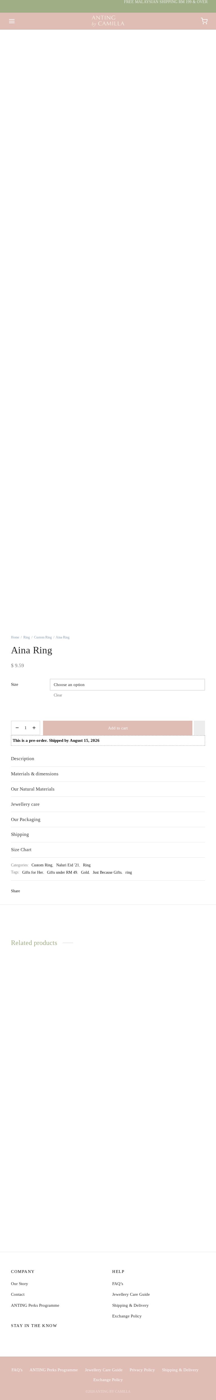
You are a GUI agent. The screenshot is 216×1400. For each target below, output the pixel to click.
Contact (17, 1294)
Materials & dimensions (34, 773)
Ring (26, 637)
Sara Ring (19, 1208)
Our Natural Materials (33, 789)
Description (22, 758)
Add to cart (118, 728)
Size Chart (21, 849)
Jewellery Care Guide (131, 1294)
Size (14, 684)
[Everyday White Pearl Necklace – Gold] (108, 998)
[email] (37, 1338)
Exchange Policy (127, 1316)
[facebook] (15, 1338)
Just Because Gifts (107, 872)
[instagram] (26, 1338)
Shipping (20, 834)
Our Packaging (25, 819)
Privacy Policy (142, 1370)
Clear (58, 695)
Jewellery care (25, 804)
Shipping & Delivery (130, 1305)
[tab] (108, 758)
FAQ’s (117, 1283)
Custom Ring (43, 637)
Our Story (19, 1283)
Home (15, 637)
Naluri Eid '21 (67, 865)
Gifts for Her (32, 872)
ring (128, 872)
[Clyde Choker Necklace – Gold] (175, 1004)
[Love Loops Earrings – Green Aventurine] (40, 1007)
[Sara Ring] (40, 1150)
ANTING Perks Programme (35, 1305)
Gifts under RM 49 (62, 872)
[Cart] (204, 21)
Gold (85, 872)
